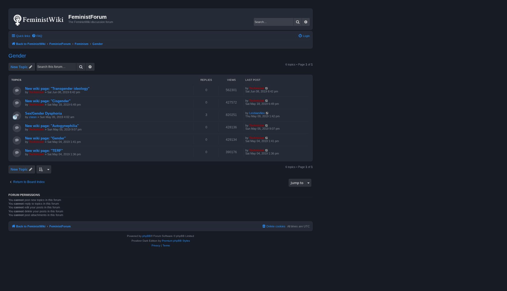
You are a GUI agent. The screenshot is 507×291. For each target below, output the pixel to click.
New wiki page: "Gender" (45, 138)
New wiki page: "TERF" (44, 151)
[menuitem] (37, 36)
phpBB (146, 235)
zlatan (33, 117)
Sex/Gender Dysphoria (43, 113)
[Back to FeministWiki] (39, 19)
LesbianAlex (257, 113)
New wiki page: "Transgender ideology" (57, 89)
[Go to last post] (267, 88)
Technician (36, 92)
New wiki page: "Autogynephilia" (52, 126)
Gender (17, 56)
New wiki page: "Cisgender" (48, 101)
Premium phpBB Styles (176, 240)
